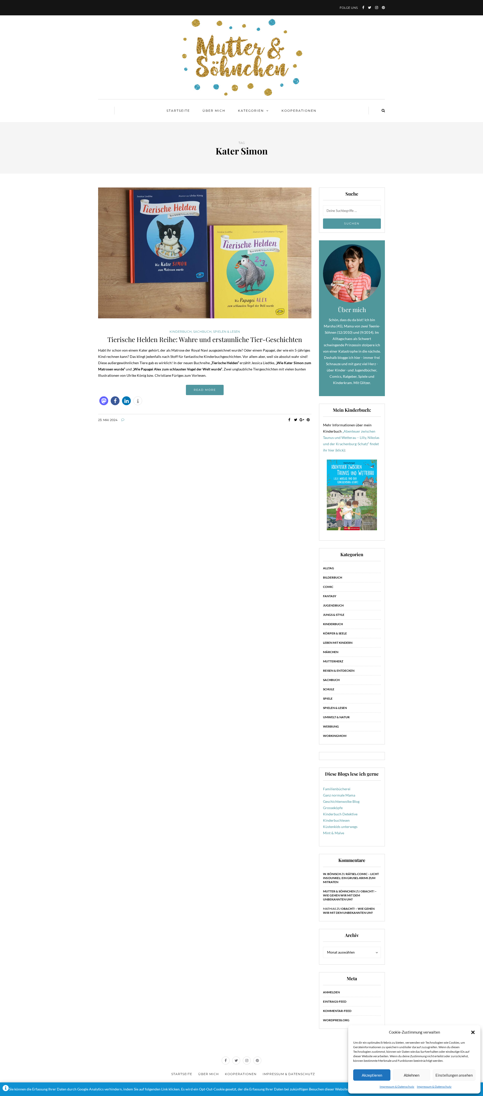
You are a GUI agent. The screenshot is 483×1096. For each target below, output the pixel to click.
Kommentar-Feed (337, 1011)
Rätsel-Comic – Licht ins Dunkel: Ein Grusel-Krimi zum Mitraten (351, 878)
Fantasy (329, 596)
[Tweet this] (296, 419)
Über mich (214, 110)
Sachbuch (202, 331)
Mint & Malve (333, 833)
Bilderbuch (332, 577)
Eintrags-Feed (334, 1001)
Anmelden (331, 992)
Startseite (178, 110)
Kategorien (251, 110)
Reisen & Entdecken (338, 670)
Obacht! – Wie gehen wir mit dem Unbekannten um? (350, 895)
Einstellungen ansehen (454, 1075)
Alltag (328, 568)
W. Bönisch (332, 874)
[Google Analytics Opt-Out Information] (6, 1089)
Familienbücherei (336, 789)
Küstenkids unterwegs (340, 826)
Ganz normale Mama (339, 795)
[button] (472, 1032)
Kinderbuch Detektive (340, 814)
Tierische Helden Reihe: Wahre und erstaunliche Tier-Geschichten (204, 339)
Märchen (330, 652)
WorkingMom (334, 736)
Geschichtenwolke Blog (341, 801)
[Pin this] (308, 419)
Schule (328, 689)
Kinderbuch (181, 331)
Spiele (328, 698)
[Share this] (289, 419)
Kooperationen (298, 110)
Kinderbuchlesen (336, 820)
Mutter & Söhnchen (339, 891)
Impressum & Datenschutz (397, 1086)
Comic (328, 587)
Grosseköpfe (333, 808)
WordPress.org (336, 1020)
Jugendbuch (333, 605)
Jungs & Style (333, 615)
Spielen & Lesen (226, 331)
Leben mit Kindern (337, 643)
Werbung (331, 726)
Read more (205, 390)
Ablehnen (411, 1075)
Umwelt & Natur (336, 717)
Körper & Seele (335, 633)
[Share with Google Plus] (302, 419)
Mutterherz (333, 661)
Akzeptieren (372, 1075)
